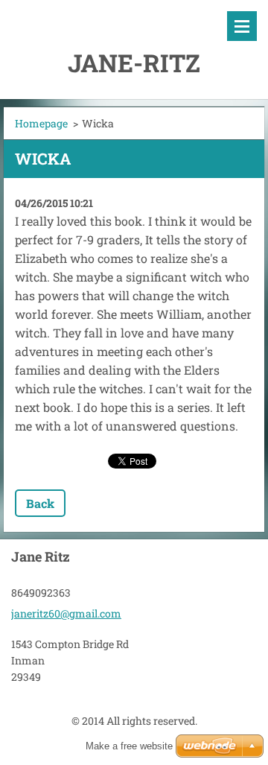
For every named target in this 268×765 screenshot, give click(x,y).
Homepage (41, 123)
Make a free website (129, 746)
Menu (242, 26)
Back (40, 503)
